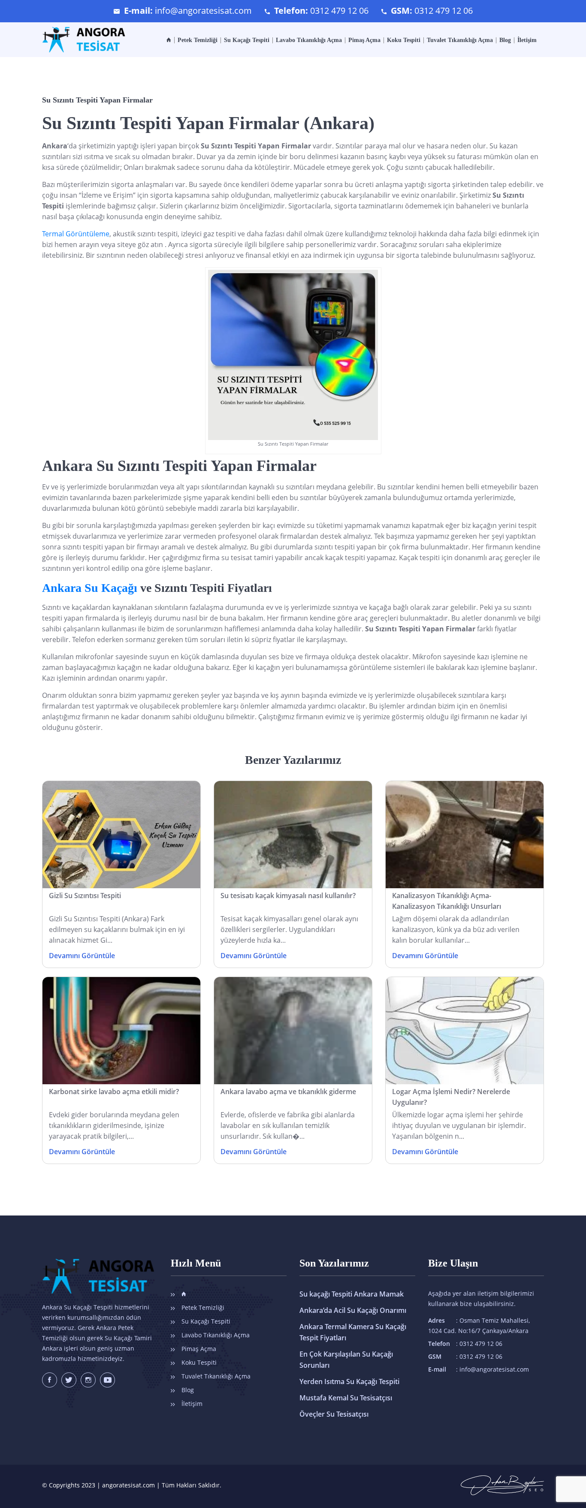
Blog (505, 40)
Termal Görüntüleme (75, 233)
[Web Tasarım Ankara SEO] (502, 1481)
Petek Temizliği (197, 40)
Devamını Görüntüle (82, 955)
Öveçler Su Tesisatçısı (334, 1414)
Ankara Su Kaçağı (89, 587)
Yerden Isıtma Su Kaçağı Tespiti (349, 1381)
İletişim (527, 40)
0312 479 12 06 (339, 10)
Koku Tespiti (403, 40)
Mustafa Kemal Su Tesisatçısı (345, 1397)
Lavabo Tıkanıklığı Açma (309, 40)
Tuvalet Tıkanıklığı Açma (460, 40)
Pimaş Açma (364, 40)
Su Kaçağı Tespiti (246, 40)
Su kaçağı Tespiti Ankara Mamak (351, 1294)
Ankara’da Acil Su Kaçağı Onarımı (352, 1310)
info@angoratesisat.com (203, 10)
